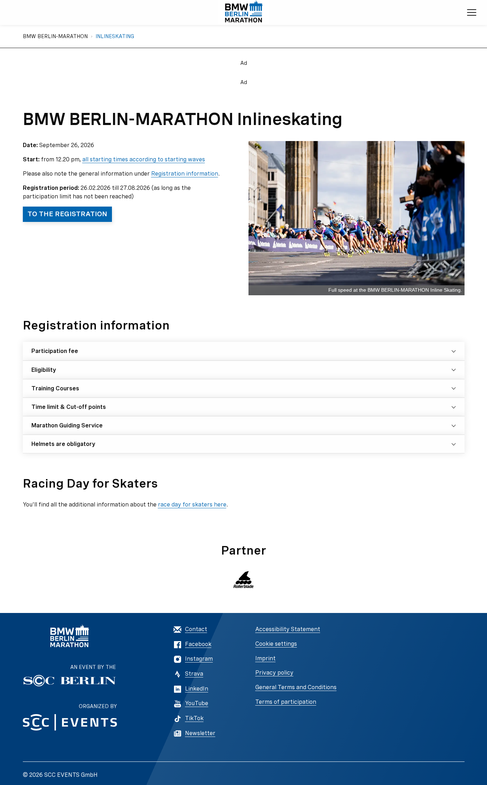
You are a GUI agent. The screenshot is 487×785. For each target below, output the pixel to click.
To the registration (67, 214)
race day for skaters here (192, 504)
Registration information (184, 173)
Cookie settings (276, 643)
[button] (243, 579)
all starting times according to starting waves (143, 159)
